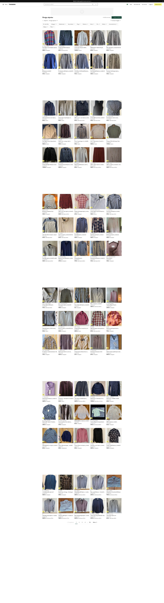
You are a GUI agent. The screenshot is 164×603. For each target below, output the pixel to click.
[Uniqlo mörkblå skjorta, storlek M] (114, 435)
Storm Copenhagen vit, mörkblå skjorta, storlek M (81, 141)
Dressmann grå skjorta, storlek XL (97, 258)
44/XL (107, 490)
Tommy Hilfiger (111, 303)
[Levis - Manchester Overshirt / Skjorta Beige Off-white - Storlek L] (98, 131)
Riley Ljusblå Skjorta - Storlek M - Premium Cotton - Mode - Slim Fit (97, 492)
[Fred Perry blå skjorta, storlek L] (114, 201)
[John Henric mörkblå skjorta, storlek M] (82, 388)
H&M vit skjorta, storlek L (111, 421)
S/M (75, 256)
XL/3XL (107, 163)
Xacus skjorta (109, 258)
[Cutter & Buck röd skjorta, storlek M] (82, 435)
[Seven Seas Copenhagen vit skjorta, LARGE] (66, 108)
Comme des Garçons (78, 46)
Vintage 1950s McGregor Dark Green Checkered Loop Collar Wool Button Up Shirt (112, 141)
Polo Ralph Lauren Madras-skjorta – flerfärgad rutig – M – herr (49, 47)
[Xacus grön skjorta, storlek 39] (66, 295)
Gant (94, 163)
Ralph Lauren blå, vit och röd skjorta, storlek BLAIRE (64, 351)
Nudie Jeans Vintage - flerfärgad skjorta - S (65, 492)
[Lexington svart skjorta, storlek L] (98, 435)
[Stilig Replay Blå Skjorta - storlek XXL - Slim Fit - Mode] (82, 482)
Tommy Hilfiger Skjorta (111, 304)
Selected (45, 116)
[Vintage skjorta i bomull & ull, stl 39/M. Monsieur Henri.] (82, 318)
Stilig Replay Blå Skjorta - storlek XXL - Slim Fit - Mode (81, 492)
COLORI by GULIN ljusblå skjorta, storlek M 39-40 (81, 71)
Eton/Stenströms (112, 256)
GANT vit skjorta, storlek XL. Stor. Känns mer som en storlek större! (113, 164)
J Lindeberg (46, 490)
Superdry (94, 233)
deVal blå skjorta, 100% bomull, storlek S (48, 328)
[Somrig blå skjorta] (82, 248)
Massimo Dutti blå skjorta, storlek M (65, 258)
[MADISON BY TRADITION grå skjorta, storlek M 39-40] (98, 37)
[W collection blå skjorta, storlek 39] (66, 61)
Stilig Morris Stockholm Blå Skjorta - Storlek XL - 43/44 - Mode (113, 492)
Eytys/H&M (47, 350)
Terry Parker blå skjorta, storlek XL (81, 304)
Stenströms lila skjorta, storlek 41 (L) (49, 398)
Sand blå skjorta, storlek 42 (80, 234)
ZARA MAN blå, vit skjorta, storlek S (50, 445)
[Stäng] (163, 1)
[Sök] (92, 4)
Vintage (93, 397)
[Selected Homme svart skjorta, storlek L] (50, 108)
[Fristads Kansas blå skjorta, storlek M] (66, 154)
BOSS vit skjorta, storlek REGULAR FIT (65, 328)
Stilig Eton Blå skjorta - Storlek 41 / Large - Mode (65, 515)
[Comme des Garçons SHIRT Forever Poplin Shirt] (82, 37)
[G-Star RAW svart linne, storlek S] (98, 108)
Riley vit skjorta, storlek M (95, 303)
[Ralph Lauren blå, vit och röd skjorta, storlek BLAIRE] (66, 342)
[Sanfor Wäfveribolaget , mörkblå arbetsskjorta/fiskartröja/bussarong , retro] (66, 435)
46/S (43, 303)
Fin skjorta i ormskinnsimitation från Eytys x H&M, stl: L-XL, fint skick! (49, 351)
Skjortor (46, 20)
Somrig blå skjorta (78, 258)
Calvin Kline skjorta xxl (111, 515)
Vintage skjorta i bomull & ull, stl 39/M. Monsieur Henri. (81, 328)
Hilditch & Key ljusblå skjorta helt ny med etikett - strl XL (114, 351)
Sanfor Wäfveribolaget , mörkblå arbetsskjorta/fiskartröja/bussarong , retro (66, 445)
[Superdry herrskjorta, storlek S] (98, 225)
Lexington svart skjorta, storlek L (97, 445)
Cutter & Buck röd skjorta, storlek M (81, 445)
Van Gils (93, 69)
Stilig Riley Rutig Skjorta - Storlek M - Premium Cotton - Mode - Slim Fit (49, 515)
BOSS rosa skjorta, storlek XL (112, 234)
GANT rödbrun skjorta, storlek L (97, 164)
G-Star (93, 116)
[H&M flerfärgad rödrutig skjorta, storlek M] (98, 318)
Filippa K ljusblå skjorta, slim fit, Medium (81, 164)
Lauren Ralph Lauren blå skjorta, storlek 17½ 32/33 (97, 211)
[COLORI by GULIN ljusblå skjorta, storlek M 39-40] (82, 61)
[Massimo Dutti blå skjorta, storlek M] (66, 248)
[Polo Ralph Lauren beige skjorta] (50, 131)
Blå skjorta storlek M (46, 71)
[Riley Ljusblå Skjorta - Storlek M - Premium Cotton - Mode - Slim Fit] (98, 482)
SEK (131, 4)
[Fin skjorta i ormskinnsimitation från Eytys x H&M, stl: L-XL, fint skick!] (50, 342)
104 (90, 522)
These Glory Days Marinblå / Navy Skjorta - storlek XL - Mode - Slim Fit (97, 515)
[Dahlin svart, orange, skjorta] (66, 131)
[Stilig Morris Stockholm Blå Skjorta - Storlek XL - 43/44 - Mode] (114, 482)
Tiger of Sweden (47, 420)
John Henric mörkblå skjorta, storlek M (80, 398)
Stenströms (46, 397)
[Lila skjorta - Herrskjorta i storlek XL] (66, 388)
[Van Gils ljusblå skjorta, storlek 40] (98, 61)
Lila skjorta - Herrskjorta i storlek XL (65, 398)
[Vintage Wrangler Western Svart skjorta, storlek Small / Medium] (50, 154)
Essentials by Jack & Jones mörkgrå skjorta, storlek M (112, 117)
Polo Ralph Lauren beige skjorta (49, 141)
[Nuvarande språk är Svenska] (127, 4)
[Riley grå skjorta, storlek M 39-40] (114, 37)
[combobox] (69, 4)
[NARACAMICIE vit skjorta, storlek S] (82, 412)
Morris (111, 490)
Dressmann (62, 46)
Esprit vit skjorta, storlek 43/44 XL (65, 234)
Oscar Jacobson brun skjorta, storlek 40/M (64, 422)
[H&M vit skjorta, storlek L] (114, 412)
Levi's (93, 139)
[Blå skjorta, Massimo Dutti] (50, 201)
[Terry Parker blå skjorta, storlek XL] (82, 295)
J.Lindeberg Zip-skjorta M (47, 492)
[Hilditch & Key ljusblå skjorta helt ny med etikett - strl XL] (114, 342)
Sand (77, 233)
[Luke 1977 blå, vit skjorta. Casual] (50, 225)
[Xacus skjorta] (114, 248)
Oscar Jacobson (63, 420)
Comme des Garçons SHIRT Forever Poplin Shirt (80, 47)
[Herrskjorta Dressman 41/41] (98, 342)
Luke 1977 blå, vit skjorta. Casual (49, 234)
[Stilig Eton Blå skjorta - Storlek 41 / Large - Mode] (66, 505)
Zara (45, 256)
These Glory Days (95, 514)
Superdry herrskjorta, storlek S (97, 234)
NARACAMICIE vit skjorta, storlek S (81, 420)
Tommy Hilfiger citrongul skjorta (97, 421)
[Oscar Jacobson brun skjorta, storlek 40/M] (66, 412)
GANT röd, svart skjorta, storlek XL (65, 211)
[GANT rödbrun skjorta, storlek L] (98, 154)
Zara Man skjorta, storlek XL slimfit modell (49, 258)
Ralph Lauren (46, 46)
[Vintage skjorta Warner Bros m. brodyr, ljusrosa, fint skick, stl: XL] (82, 342)
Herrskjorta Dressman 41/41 (96, 351)
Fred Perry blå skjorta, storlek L (113, 211)
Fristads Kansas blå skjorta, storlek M (65, 164)
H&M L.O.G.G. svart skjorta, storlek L (81, 117)
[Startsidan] (12, 4)
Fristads (61, 163)
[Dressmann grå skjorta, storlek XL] (98, 248)
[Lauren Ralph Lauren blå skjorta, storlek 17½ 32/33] (98, 201)
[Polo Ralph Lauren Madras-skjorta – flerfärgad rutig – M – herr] (50, 37)
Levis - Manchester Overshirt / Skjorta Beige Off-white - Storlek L (97, 141)
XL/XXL (107, 397)
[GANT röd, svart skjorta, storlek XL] (66, 201)
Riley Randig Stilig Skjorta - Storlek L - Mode (81, 515)
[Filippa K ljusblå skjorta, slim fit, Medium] (82, 154)
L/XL (43, 350)
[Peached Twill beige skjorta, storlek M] (114, 61)
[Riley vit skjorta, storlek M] (98, 295)
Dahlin (61, 139)
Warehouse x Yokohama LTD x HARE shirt (96, 398)
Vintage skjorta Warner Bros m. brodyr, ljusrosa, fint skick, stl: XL (81, 351)
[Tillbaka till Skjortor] (43, 21)
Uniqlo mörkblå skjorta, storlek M (113, 445)
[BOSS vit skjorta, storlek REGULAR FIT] (66, 318)
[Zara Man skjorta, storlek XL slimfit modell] (50, 248)
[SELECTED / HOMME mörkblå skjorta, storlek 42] (114, 388)
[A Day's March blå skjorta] (50, 295)
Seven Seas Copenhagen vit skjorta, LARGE (64, 117)
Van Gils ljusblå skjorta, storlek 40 (97, 71)
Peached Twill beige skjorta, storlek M (112, 71)
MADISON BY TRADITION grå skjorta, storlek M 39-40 (96, 47)
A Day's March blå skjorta (47, 304)
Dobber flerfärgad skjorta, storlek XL (81, 211)
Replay (78, 490)
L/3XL (91, 163)
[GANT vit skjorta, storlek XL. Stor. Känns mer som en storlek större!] (114, 154)
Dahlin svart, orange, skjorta (64, 141)
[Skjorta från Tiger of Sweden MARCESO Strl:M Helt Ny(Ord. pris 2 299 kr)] (50, 412)
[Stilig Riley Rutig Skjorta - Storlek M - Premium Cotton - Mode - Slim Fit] (50, 505)
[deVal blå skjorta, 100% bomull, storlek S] (50, 318)
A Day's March (48, 303)
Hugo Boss (110, 233)
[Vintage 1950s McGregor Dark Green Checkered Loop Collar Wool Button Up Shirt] (114, 131)
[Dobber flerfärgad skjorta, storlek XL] (82, 201)
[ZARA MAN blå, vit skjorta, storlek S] (50, 435)
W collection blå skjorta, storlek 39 (65, 71)
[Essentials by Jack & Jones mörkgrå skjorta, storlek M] (114, 108)
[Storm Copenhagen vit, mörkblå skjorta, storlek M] (82, 131)
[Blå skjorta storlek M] (50, 61)
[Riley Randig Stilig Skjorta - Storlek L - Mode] (82, 505)
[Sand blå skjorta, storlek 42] (82, 225)
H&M (77, 116)
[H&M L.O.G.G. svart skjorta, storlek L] (82, 108)
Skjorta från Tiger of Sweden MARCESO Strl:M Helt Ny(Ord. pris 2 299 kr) (49, 422)
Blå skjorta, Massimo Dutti (47, 211)
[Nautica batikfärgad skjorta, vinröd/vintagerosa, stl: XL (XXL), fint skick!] (114, 318)
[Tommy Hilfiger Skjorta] (114, 295)
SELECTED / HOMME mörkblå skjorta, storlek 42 (112, 398)
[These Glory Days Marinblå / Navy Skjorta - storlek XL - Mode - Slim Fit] (98, 505)
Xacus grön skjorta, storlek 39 (64, 304)
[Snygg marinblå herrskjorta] (66, 37)
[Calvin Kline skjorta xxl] (114, 505)
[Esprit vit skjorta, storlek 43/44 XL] (66, 225)
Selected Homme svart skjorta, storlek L (49, 117)
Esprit (61, 233)
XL (58, 233)
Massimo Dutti (62, 256)
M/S (43, 163)
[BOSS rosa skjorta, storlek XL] (114, 225)
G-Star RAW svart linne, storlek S (97, 117)
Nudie (61, 490)
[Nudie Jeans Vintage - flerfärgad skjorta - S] (66, 482)
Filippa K (77, 163)
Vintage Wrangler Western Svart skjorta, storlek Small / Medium (49, 164)
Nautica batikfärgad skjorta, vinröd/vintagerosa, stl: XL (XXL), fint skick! (113, 328)
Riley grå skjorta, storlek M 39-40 (113, 47)
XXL (75, 490)
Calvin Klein (111, 514)
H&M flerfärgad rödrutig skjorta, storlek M (97, 328)
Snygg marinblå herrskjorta (64, 47)
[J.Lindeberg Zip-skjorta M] (50, 482)
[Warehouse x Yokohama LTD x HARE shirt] (98, 388)
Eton (60, 514)
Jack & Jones (110, 116)
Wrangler (46, 163)
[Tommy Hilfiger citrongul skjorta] (98, 412)
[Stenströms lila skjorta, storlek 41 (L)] (50, 388)
